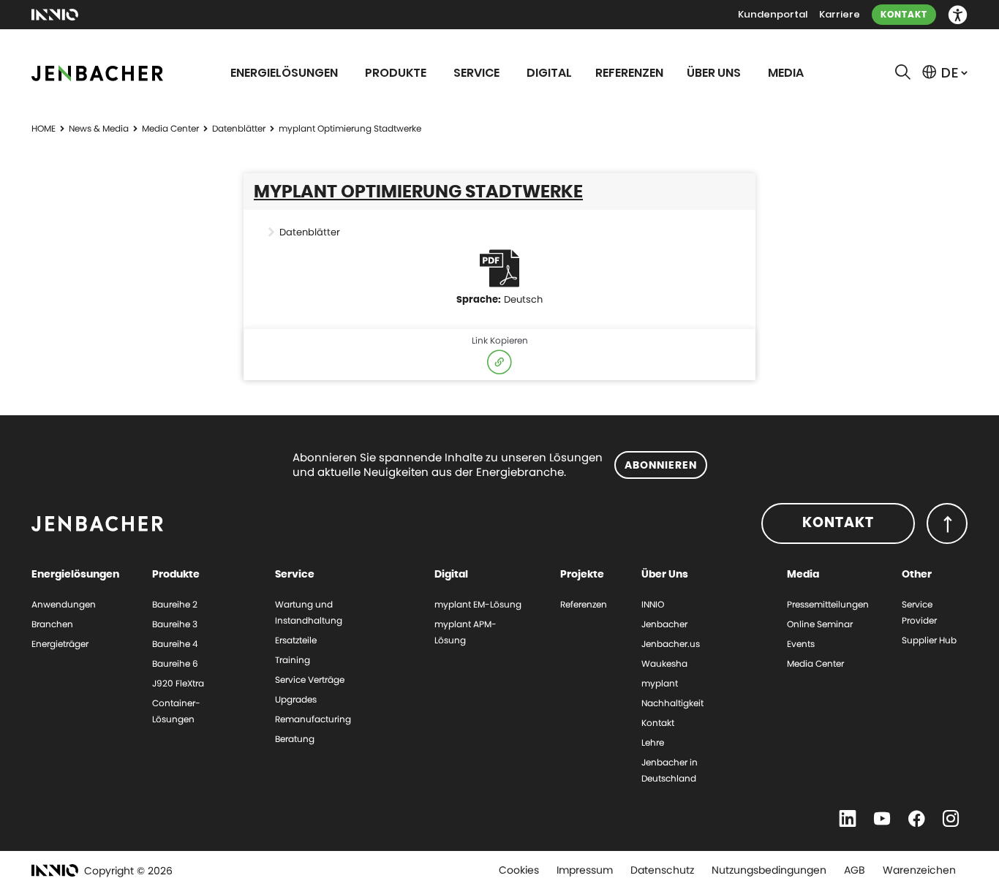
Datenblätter (238, 128)
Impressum (585, 870)
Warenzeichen (919, 870)
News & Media (99, 128)
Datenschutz (662, 870)
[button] (958, 15)
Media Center (170, 128)
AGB (854, 870)
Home (43, 128)
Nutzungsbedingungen (769, 870)
